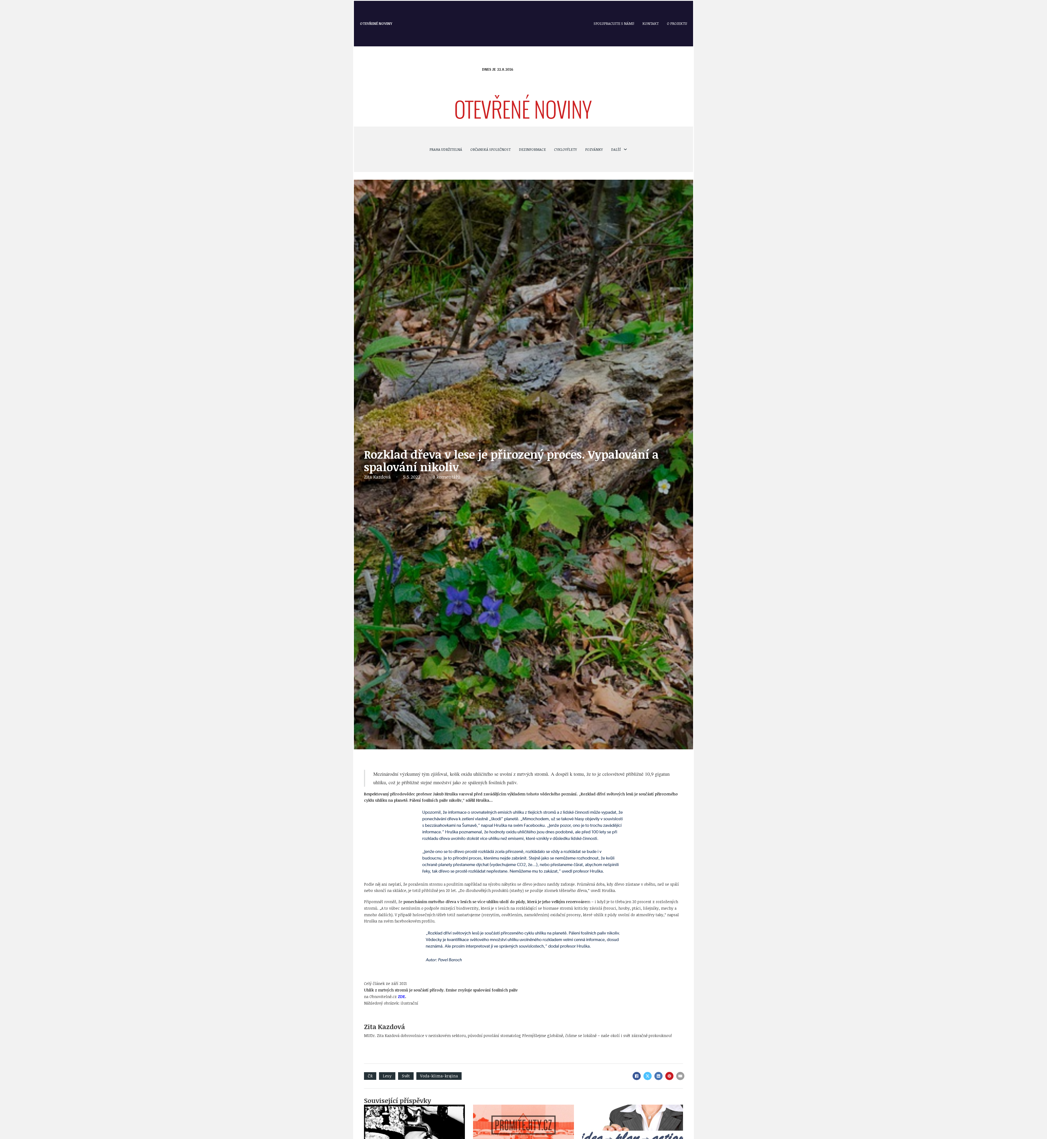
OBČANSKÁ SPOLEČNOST (490, 149)
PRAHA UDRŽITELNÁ (445, 149)
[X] (647, 1076)
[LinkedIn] (658, 1076)
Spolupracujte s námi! (614, 23)
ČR (370, 1075)
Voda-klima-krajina (439, 1075)
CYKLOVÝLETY (565, 149)
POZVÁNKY (594, 149)
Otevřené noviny (376, 23)
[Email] (680, 1076)
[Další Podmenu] (625, 149)
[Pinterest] (669, 1076)
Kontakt (650, 23)
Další (616, 149)
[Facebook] (637, 1076)
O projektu (677, 23)
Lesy (387, 1075)
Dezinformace (532, 149)
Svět (406, 1075)
